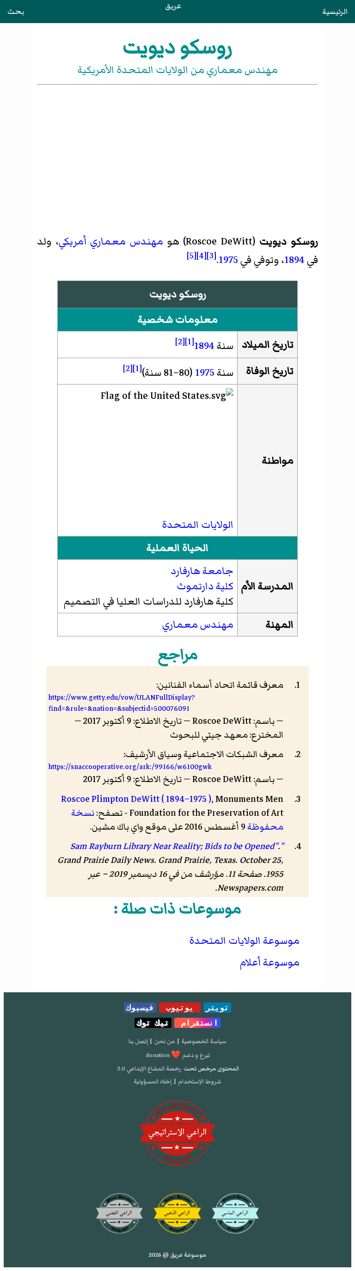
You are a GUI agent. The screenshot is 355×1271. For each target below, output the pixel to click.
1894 (294, 260)
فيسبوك (140, 1007)
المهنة (280, 624)
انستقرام (197, 1022)
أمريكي (72, 241)
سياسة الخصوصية (203, 1041)
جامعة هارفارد (202, 571)
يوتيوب (179, 1007)
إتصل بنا (138, 1041)
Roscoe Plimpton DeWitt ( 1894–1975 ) (136, 799)
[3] (211, 255)
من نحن (164, 1041)
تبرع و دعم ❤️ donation (178, 1055)
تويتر (217, 1007)
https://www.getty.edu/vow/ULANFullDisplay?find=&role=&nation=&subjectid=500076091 (122, 703)
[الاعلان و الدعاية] (177, 1133)
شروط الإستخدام (199, 1081)
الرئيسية (335, 12)
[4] (201, 255)
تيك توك (153, 1022)
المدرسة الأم (267, 586)
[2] (180, 341)
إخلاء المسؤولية (152, 1081)
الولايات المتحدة (197, 524)
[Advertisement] (177, 156)
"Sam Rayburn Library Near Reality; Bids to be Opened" (176, 846)
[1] (189, 341)
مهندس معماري (126, 241)
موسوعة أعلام (270, 962)
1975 (228, 260)
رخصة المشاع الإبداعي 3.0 (149, 1068)
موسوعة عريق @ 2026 (177, 1254)
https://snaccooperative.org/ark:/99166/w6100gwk (130, 766)
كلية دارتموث (205, 586)
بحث (15, 12)
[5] (191, 255)
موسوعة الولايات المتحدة (244, 940)
